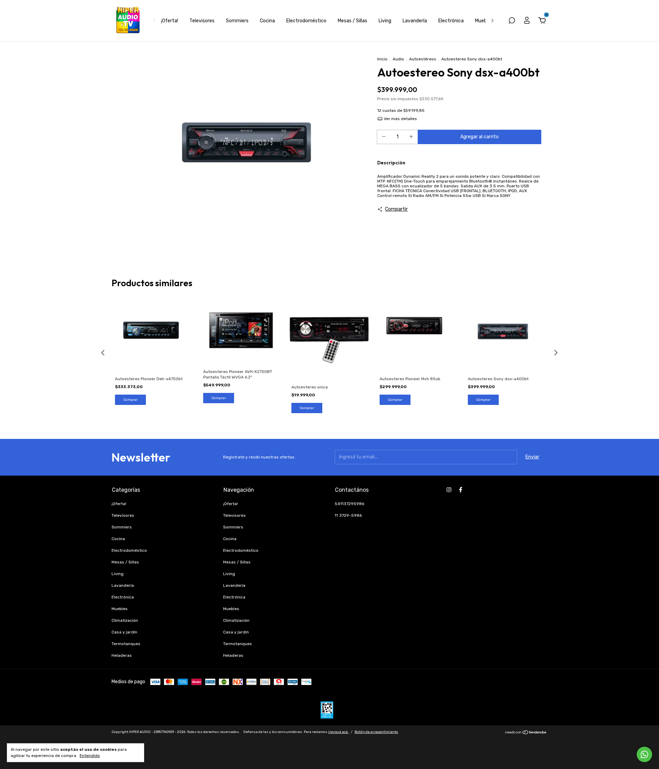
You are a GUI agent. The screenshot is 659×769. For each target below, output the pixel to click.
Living (385, 21)
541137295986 (349, 503)
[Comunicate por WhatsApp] (644, 754)
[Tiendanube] (526, 733)
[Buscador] (511, 21)
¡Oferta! (169, 21)
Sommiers (237, 21)
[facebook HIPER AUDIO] (460, 489)
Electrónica (451, 21)
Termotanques (126, 643)
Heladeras (122, 655)
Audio (398, 59)
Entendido (90, 755)
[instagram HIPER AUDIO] (449, 489)
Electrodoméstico (306, 21)
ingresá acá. (338, 732)
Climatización (125, 620)
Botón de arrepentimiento (376, 732)
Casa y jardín (124, 632)
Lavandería (415, 21)
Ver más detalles (400, 118)
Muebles (484, 21)
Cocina (267, 21)
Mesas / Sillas (352, 21)
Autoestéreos (422, 59)
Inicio (382, 59)
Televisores (202, 21)
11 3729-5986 (348, 515)
